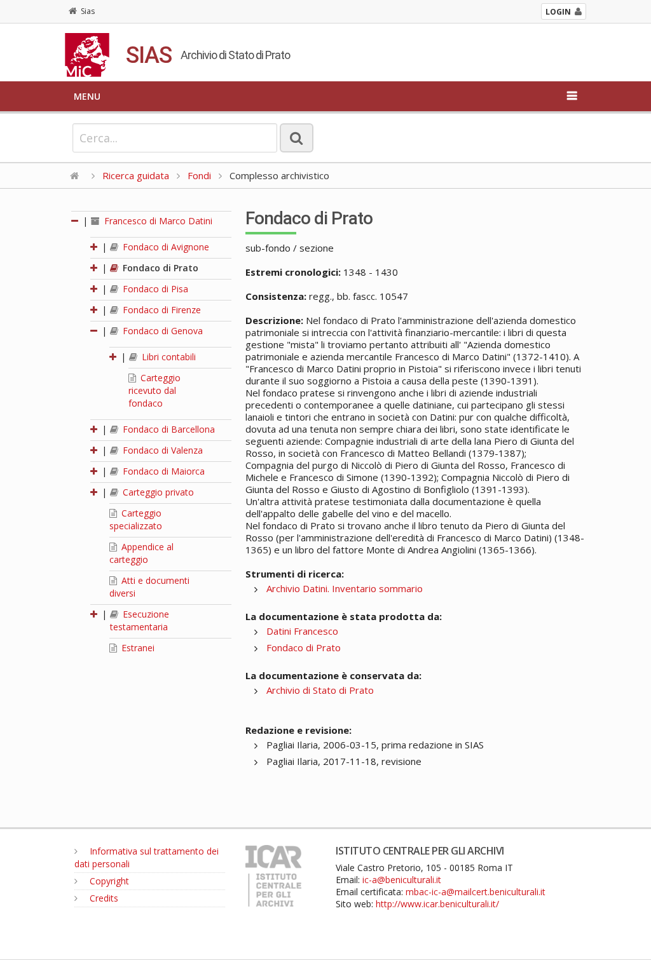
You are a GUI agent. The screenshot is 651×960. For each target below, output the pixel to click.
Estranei (136, 648)
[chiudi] (94, 331)
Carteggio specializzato (135, 519)
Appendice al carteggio (141, 553)
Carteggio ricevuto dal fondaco (154, 390)
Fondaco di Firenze (160, 310)
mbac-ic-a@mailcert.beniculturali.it (475, 892)
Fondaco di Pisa (154, 289)
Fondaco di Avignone (164, 247)
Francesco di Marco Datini (157, 221)
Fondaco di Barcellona (167, 429)
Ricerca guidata (135, 175)
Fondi (199, 175)
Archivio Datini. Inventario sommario (344, 588)
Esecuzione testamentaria (139, 620)
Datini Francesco (302, 631)
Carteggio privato (157, 492)
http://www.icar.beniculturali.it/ (437, 904)
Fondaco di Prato (159, 268)
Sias (88, 11)
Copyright (108, 881)
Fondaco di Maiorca (162, 471)
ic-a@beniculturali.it (401, 880)
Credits (102, 898)
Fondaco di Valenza (161, 450)
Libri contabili (167, 357)
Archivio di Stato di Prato (320, 690)
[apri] (94, 247)
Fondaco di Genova (161, 331)
